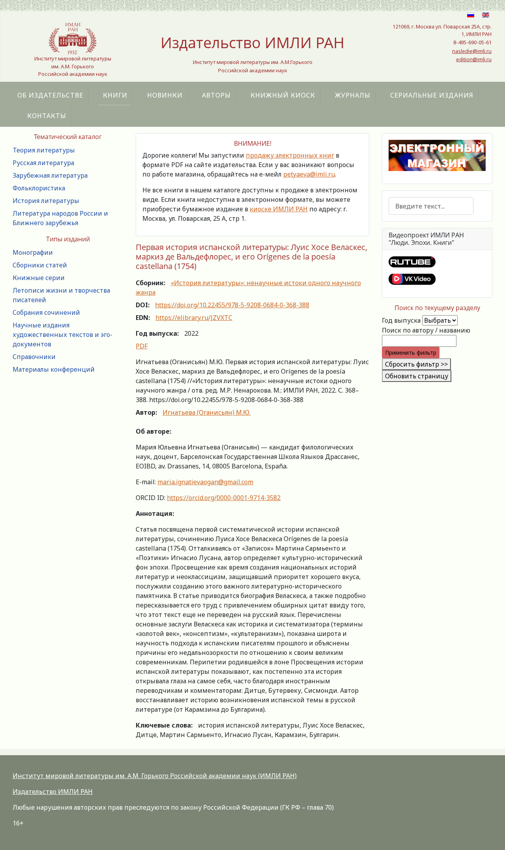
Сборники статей (40, 265)
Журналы (352, 95)
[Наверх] (491, 835)
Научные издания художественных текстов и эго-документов (62, 334)
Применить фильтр (410, 352)
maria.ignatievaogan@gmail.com (205, 482)
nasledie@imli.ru (472, 51)
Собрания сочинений (46, 312)
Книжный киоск (283, 95)
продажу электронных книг (290, 155)
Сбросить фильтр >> (416, 364)
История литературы (46, 200)
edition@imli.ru (474, 59)
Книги (115, 95)
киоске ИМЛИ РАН (279, 209)
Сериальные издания (431, 95)
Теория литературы (44, 150)
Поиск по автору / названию (426, 330)
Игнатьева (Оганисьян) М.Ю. (207, 412)
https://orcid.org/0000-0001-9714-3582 (224, 497)
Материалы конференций (54, 369)
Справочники (34, 356)
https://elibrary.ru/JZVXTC (193, 317)
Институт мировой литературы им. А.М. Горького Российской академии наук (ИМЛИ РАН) (155, 775)
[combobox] (431, 206)
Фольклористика (39, 188)
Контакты (46, 115)
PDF (142, 346)
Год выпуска (401, 320)
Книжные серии (39, 277)
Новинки (165, 95)
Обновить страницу (416, 376)
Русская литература (43, 162)
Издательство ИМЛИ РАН (53, 791)
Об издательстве (50, 95)
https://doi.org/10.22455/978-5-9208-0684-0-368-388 (232, 305)
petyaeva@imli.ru (309, 174)
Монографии (33, 252)
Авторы (216, 95)
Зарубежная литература (50, 175)
